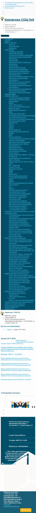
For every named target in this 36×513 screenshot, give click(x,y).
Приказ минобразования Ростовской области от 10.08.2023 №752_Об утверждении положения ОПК (16, 369)
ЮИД (11, 179)
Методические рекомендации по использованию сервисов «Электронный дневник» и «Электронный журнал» (20, 206)
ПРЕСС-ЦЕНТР (11, 43)
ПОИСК (8, 41)
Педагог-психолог (15, 137)
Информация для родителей (19, 131)
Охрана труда (14, 295)
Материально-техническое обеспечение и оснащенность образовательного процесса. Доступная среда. (19, 72)
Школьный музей (15, 147)
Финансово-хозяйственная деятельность (18, 79)
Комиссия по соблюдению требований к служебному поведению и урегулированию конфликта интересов (19, 261)
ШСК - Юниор (14, 160)
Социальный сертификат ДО (15, 6)
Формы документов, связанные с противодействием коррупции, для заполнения (21, 250)
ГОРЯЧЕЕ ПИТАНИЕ (17, 114)
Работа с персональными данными (21, 300)
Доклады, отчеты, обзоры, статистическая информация (19, 271)
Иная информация (15, 236)
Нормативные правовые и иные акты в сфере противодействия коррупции (20, 241)
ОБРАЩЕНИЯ (10, 94)
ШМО (11, 103)
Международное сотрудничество (20, 89)
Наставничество (15, 130)
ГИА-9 (11, 124)
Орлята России (14, 167)
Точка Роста (13, 122)
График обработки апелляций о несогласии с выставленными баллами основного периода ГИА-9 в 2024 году (17, 349)
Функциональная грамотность (20, 158)
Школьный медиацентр (17, 110)
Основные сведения (16, 51)
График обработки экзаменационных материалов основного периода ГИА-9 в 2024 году (17, 342)
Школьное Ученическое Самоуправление (17, 198)
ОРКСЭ (11, 188)
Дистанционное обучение (18, 151)
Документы (13, 59)
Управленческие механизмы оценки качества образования (22, 139)
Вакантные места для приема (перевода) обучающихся (19, 82)
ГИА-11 (11, 126)
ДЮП (11, 170)
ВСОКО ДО (13, 156)
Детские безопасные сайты (18, 289)
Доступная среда (15, 234)
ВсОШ (11, 133)
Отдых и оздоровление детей (19, 106)
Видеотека (12, 48)
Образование (13, 60)
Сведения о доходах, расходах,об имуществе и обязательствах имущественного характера (20, 255)
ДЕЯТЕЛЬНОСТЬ (11, 96)
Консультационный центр (18, 176)
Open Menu (5, 35)
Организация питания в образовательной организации (19, 91)
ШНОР (11, 181)
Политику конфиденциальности (11, 505)
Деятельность (14, 153)
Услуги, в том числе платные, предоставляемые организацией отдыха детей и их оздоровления (20, 231)
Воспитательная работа (17, 121)
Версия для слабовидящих (10, 326)
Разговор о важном (16, 169)
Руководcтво (13, 66)
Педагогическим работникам (19, 282)
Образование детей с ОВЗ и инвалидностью (18, 145)
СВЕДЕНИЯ (9, 50)
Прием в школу (14, 108)
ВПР (10, 135)
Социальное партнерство (18, 177)
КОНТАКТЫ (9, 309)
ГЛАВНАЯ (9, 39)
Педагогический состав (17, 67)
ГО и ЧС (12, 298)
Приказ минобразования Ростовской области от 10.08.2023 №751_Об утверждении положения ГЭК (16, 364)
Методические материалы (18, 247)
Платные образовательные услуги (21, 76)
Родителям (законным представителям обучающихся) (20, 287)
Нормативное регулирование (19, 280)
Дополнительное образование (19, 142)
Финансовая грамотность (18, 195)
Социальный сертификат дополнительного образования (20, 201)
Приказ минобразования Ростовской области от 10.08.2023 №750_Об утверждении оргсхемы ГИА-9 (16, 358)
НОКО (11, 128)
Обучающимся (14, 284)
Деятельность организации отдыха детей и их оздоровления (21, 219)
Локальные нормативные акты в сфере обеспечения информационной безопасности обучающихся (22, 277)
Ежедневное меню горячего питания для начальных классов (22, 116)
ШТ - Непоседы (14, 165)
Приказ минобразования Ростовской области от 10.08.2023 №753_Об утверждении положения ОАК (16, 374)
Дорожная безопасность (17, 296)
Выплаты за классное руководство (21, 119)
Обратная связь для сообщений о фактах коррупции (21, 267)
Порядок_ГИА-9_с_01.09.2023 (11, 354)
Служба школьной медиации (19, 98)
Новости (12, 44)
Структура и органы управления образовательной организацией (21, 56)
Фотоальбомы (14, 46)
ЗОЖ (10, 112)
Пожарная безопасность (17, 293)
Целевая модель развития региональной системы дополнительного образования (20, 191)
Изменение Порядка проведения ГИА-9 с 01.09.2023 (16, 379)
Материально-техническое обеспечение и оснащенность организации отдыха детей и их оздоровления (20, 224)
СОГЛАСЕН (25, 510)
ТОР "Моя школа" (16, 105)
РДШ (10, 172)
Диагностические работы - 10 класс (21, 154)
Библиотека (13, 174)
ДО (10, 186)
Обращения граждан (16, 149)
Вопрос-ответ (9, 8)
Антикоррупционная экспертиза (20, 245)
